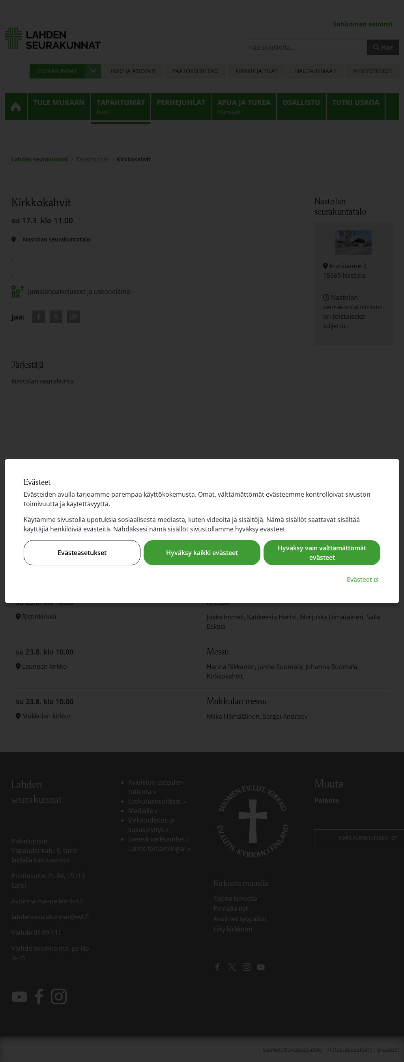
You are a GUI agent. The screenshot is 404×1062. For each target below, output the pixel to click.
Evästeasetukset (82, 552)
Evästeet (363, 579)
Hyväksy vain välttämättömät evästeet (322, 553)
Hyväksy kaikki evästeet (202, 552)
